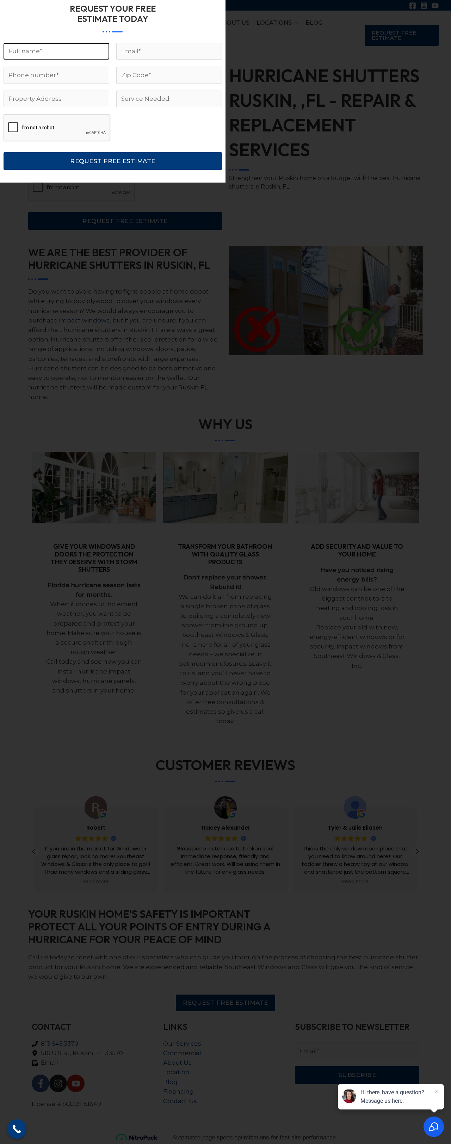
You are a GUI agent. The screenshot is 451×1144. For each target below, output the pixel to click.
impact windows (84, 320)
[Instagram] (423, 5)
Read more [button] (95, 882)
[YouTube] (435, 5)
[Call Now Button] (16, 1129)
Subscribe (357, 1074)
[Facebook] (412, 5)
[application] (295, 23)
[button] (402, 35)
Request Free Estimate (125, 221)
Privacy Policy (219, 1117)
